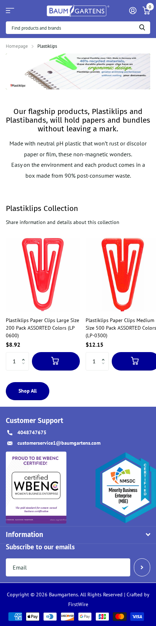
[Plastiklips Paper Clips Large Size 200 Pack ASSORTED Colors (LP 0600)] (43, 275)
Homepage (17, 46)
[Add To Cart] (56, 361)
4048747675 (31, 432)
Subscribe (142, 567)
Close (78, 534)
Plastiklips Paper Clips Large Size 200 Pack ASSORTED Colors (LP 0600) (42, 328)
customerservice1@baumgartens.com (58, 443)
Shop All (28, 391)
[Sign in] (132, 10)
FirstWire (78, 604)
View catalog (10, 11)
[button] (25, 354)
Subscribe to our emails (40, 546)
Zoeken (142, 27)
